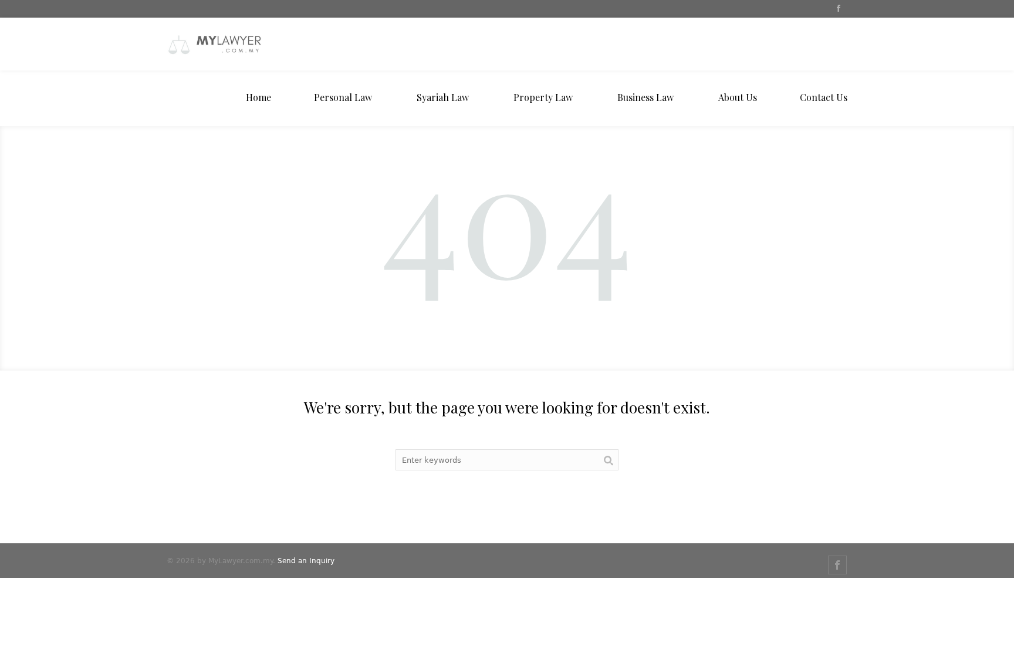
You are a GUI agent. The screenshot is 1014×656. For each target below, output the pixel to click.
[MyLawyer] (255, 44)
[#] (838, 9)
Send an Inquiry (306, 561)
